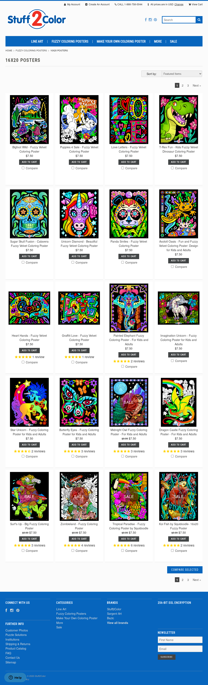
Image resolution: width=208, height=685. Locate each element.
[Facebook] (146, 19)
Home (8, 50)
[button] (180, 614)
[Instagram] (150, 19)
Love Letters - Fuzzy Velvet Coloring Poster (128, 149)
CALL (129, 4)
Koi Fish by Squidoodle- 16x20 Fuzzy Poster (178, 526)
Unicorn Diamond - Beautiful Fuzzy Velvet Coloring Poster (79, 243)
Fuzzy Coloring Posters (70, 41)
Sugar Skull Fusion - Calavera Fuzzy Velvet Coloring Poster (29, 243)
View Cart (197, 4)
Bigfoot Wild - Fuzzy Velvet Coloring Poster (29, 149)
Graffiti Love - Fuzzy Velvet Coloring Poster (79, 337)
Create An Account (98, 4)
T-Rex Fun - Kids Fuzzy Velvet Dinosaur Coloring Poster (178, 149)
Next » (197, 85)
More (158, 41)
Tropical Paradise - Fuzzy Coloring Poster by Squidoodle (128, 526)
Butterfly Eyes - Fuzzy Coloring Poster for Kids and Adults (79, 432)
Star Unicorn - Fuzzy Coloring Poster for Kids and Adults (29, 432)
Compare (31, 168)
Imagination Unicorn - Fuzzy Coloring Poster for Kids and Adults (178, 339)
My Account (73, 4)
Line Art (37, 41)
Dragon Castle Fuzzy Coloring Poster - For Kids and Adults (178, 432)
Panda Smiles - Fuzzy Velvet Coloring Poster (128, 243)
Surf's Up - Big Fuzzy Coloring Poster (29, 526)
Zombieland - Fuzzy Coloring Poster (79, 526)
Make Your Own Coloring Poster (121, 41)
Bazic (110, 618)
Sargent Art (114, 613)
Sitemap (10, 662)
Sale (173, 41)
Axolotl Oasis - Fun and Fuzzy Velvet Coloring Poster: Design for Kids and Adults (178, 245)
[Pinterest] (155, 19)
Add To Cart (29, 162)
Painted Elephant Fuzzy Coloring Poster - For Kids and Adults (128, 339)
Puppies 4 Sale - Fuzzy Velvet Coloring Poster (79, 149)
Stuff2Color (114, 609)
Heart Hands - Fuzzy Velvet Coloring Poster (29, 337)
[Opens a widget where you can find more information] (15, 678)
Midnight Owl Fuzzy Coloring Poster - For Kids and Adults (128, 432)
